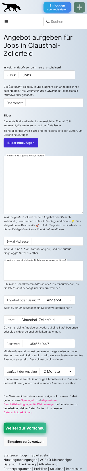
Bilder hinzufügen (21, 143)
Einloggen (57, 7)
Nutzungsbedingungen (20, 460)
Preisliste (40, 469)
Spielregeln (28, 400)
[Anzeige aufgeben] (79, 7)
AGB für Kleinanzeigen (56, 460)
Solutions (56, 469)
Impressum (74, 469)
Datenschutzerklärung (17, 412)
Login (25, 455)
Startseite (11, 455)
